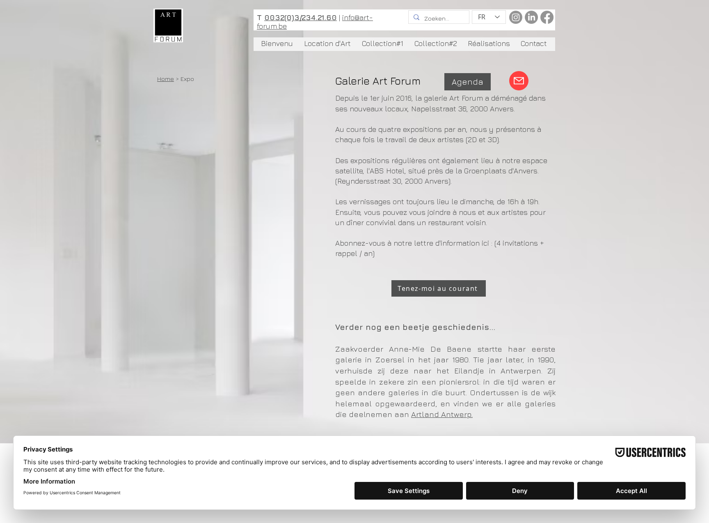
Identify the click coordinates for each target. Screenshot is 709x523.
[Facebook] (546, 17)
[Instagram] (515, 17)
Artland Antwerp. (442, 414)
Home (165, 78)
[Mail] (518, 80)
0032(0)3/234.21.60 (300, 17)
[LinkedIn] (531, 17)
